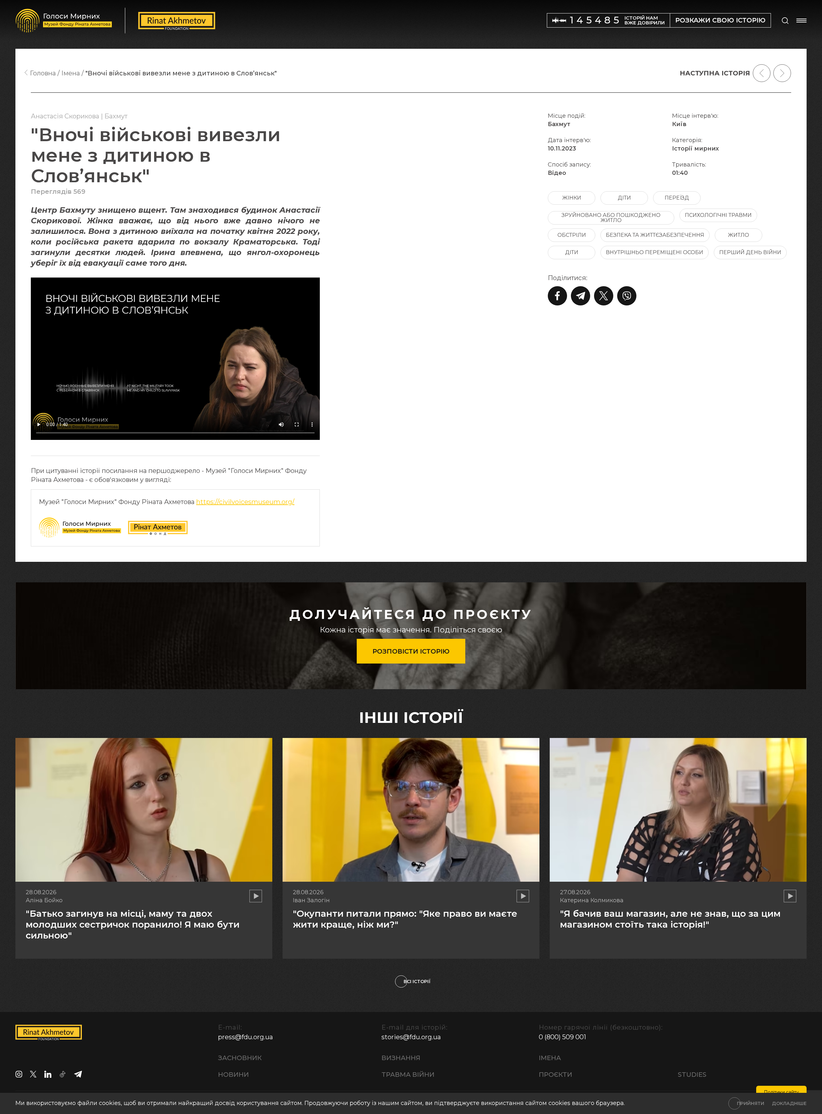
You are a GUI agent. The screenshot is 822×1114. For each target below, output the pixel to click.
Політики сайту (781, 1092)
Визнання (400, 1058)
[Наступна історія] (782, 73)
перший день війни (750, 252)
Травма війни (407, 1074)
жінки (571, 198)
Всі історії (417, 981)
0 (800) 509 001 (562, 1037)
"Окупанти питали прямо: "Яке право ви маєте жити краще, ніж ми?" (405, 919)
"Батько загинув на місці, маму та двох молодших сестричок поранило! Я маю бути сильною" (133, 924)
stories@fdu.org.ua (411, 1037)
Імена (550, 1058)
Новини (233, 1074)
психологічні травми (718, 215)
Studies (692, 1074)
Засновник (240, 1058)
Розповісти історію (411, 651)
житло (738, 235)
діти (624, 198)
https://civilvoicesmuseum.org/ (245, 502)
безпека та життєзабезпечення (655, 235)
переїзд (677, 198)
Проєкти (555, 1074)
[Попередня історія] (762, 73)
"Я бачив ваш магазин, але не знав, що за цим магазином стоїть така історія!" (670, 919)
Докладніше (789, 1103)
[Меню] (801, 20)
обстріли (571, 235)
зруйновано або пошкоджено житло (611, 217)
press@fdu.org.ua (245, 1037)
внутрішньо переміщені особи (654, 252)
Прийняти (750, 1103)
